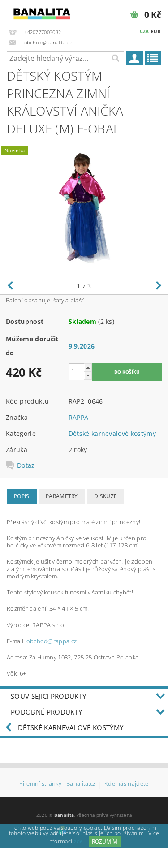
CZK (144, 31)
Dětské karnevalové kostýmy (112, 433)
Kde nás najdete (126, 784)
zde (78, 841)
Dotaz (26, 465)
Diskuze (105, 496)
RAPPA (79, 417)
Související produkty (48, 696)
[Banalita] (42, 11)
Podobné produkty (46, 711)
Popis (22, 496)
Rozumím (104, 841)
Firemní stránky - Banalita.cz (57, 784)
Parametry (62, 496)
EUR (156, 31)
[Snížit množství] (88, 375)
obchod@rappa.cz (51, 641)
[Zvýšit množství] (88, 367)
